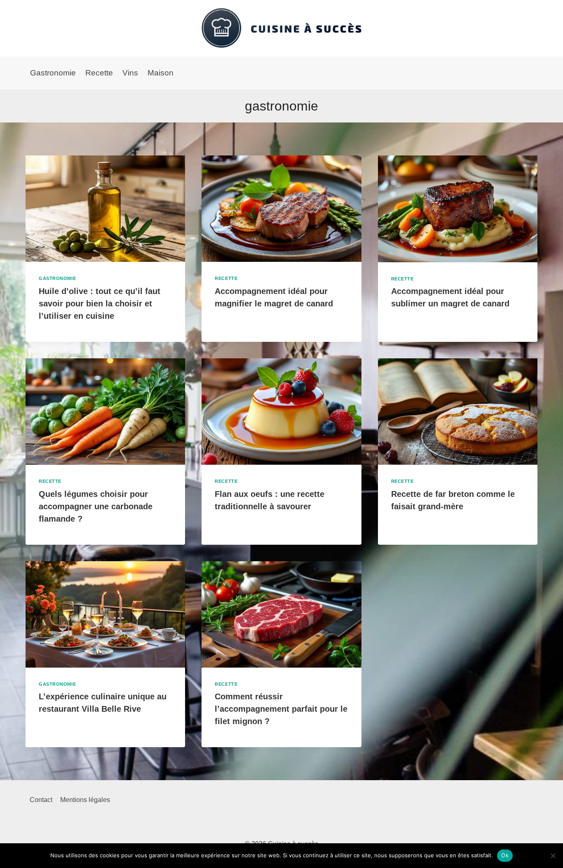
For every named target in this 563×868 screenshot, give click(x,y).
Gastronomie (53, 72)
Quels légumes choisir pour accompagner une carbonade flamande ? (95, 506)
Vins (130, 72)
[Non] (553, 856)
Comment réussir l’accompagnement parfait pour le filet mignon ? (281, 709)
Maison (161, 72)
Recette (99, 72)
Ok (505, 855)
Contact (41, 799)
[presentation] (105, 208)
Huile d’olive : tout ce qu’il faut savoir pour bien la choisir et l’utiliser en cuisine (99, 303)
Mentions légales (85, 799)
